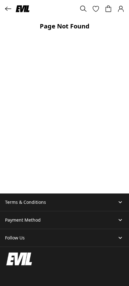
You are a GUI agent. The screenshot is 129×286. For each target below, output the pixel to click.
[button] (95, 8)
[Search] (83, 8)
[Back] (8, 8)
